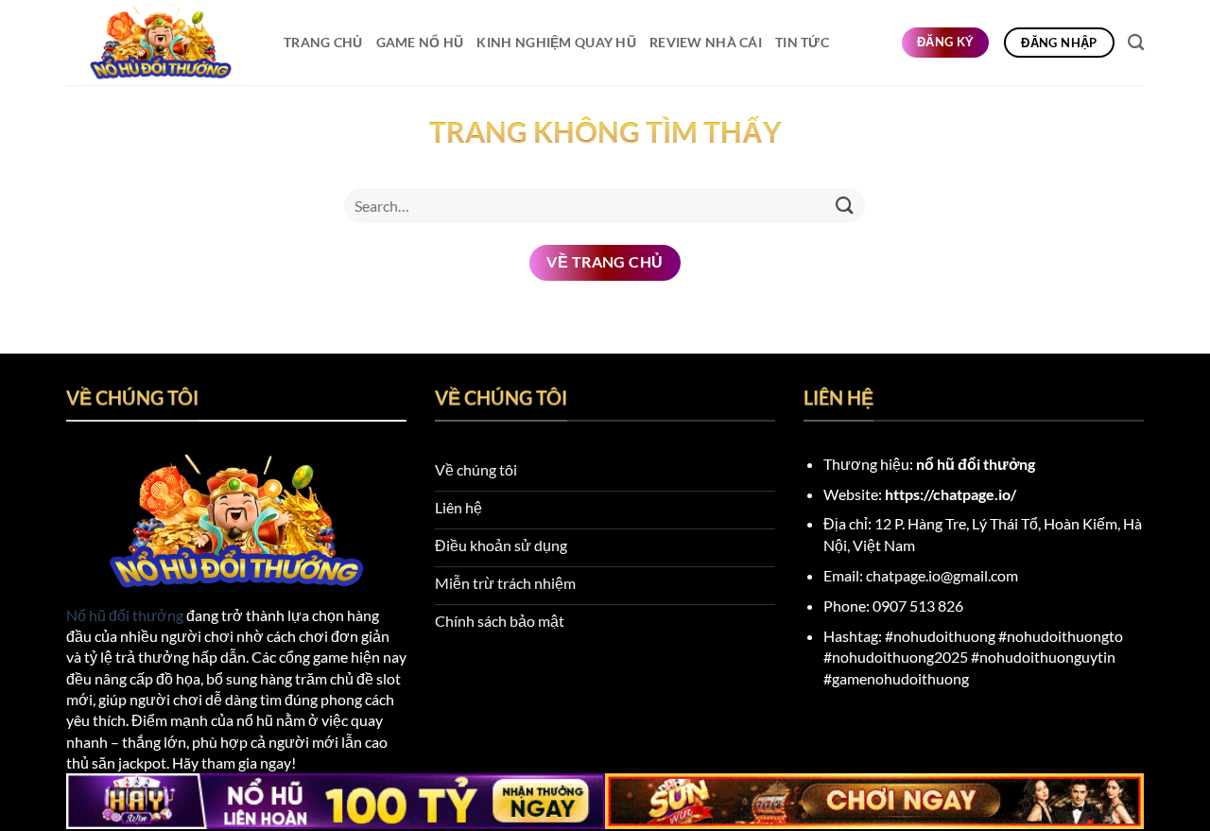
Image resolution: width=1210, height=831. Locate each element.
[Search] (1136, 43)
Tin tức (802, 42)
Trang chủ (323, 42)
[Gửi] (844, 205)
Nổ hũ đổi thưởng (124, 615)
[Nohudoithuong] (160, 42)
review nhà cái (705, 42)
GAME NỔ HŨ (420, 42)
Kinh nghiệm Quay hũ (555, 42)
